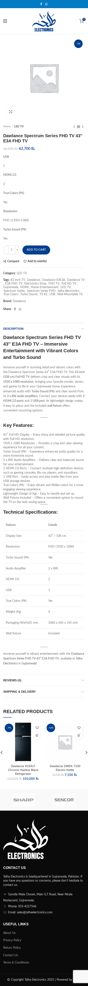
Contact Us (10, 955)
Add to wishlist (37, 261)
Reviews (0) (12, 680)
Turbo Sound (28, 294)
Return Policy (12, 947)
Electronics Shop (35, 283)
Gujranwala (10, 287)
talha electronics (68, 290)
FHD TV (53, 283)
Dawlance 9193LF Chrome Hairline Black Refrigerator (23, 769)
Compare (13, 261)
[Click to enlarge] (10, 111)
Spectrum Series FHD (41, 290)
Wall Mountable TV (70, 294)
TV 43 (43, 294)
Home (7, 126)
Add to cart (36, 249)
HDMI (24, 287)
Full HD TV (69, 283)
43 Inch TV (17, 279)
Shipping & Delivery (19, 691)
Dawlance (33, 279)
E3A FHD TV (13, 283)
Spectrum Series (14, 290)
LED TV (19, 126)
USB (52, 294)
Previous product (74, 127)
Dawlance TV (76, 279)
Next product (83, 127)
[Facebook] (41, 4)
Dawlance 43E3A (53, 279)
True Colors (10, 294)
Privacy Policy (12, 940)
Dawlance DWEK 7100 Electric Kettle (65, 768)
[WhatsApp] (46, 4)
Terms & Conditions (16, 962)
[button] (37, 735)
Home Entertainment (45, 287)
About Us (9, 933)
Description (13, 328)
